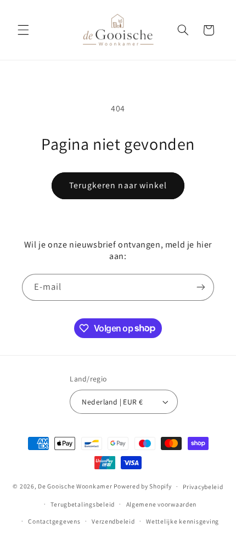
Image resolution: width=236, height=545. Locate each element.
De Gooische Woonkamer (75, 486)
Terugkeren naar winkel (118, 185)
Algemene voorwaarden (161, 504)
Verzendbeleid (113, 521)
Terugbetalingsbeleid (82, 504)
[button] (23, 30)
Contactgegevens (54, 521)
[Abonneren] (200, 287)
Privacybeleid (203, 486)
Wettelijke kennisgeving (182, 521)
